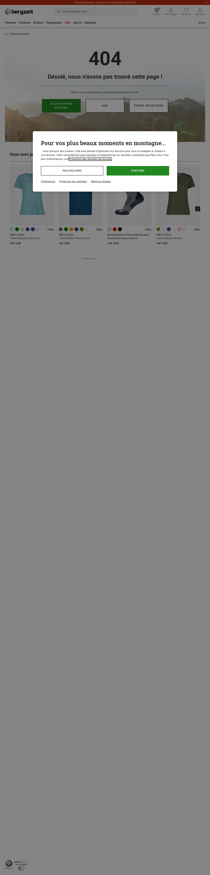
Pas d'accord (72, 170)
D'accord (138, 170)
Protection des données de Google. (90, 159)
